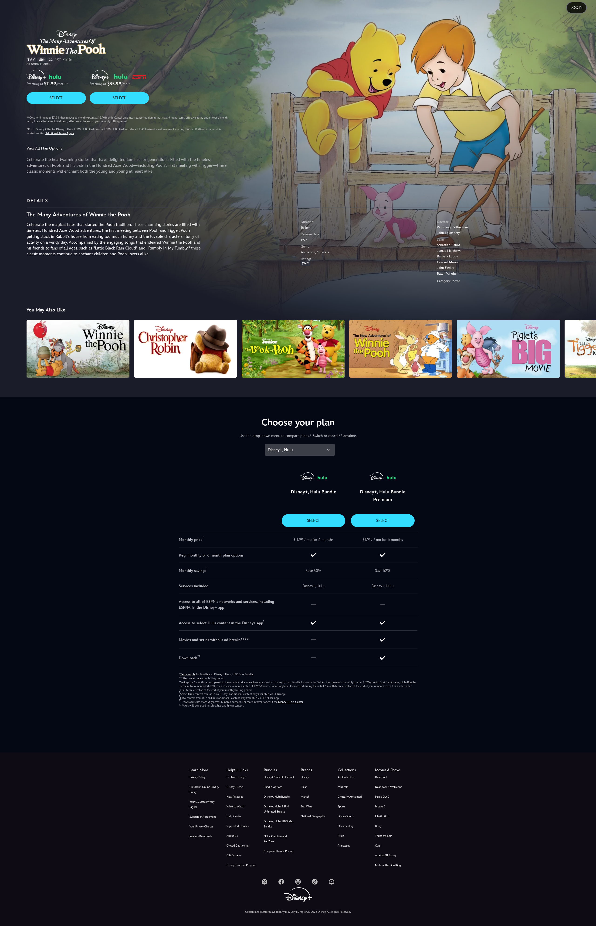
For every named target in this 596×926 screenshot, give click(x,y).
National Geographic (313, 816)
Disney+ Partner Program (241, 865)
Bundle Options (273, 787)
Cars (377, 845)
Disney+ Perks (235, 787)
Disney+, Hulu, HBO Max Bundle (279, 824)
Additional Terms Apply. (59, 133)
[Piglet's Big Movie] (508, 349)
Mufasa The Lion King (388, 865)
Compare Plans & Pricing (278, 851)
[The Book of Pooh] (293, 349)
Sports (341, 806)
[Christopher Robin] (185, 349)
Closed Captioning (238, 845)
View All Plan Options (44, 148)
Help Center (234, 816)
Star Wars (306, 806)
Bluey (378, 826)
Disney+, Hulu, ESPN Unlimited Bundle (276, 809)
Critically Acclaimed (350, 796)
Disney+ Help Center (290, 702)
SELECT (56, 98)
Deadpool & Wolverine (388, 787)
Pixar (304, 787)
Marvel (305, 796)
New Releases (235, 796)
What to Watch (235, 806)
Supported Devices (238, 826)
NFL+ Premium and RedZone (275, 839)
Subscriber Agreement (203, 816)
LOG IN (576, 7)
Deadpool (381, 777)
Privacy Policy (197, 777)
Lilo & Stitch (382, 816)
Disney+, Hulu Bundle (277, 796)
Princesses (344, 845)
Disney (305, 777)
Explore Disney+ (236, 777)
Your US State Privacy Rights (202, 804)
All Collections (347, 777)
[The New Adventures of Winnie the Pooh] (400, 349)
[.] (264, 882)
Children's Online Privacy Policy (204, 789)
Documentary (345, 826)
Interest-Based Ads (201, 836)
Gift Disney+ (234, 855)
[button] (242, 770)
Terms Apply (187, 674)
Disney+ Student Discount (279, 777)
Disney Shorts (346, 816)
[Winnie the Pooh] (78, 349)
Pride (341, 835)
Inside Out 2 (382, 796)
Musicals (343, 787)
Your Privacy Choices (201, 826)
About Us (232, 835)
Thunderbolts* (383, 835)
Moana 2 (380, 806)
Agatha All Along (385, 855)
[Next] (587, 348)
